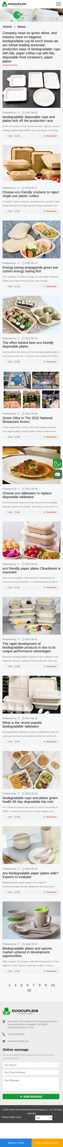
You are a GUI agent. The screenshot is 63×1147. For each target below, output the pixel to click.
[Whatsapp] (57, 463)
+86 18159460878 (16, 1034)
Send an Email (16, 1142)
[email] (57, 474)
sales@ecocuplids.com (18, 1041)
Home (7, 27)
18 (29, 990)
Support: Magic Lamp (11, 1117)
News (21, 27)
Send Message (33, 1096)
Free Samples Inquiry (47, 1142)
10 (53, 985)
